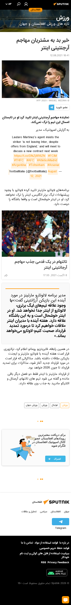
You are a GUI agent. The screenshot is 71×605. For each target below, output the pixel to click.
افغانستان (55, 512)
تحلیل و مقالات (29, 512)
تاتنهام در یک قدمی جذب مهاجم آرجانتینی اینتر (41, 264)
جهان (66, 512)
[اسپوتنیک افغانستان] (62, 5)
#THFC (19, 161)
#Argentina (19, 166)
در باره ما (64, 542)
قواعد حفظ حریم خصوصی (54, 548)
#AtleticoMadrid (47, 161)
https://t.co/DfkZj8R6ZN (29, 156)
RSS (43, 562)
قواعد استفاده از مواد (46, 542)
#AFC (30, 161)
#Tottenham (37, 166)
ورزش (65, 405)
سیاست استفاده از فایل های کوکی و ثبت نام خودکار (44, 555)
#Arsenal (53, 166)
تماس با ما (27, 543)
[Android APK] (56, 573)
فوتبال (55, 405)
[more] (6, 275)
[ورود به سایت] (26, 4)
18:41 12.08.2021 (59, 55)
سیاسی (43, 512)
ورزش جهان (31, 405)
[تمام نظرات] (65, 599)
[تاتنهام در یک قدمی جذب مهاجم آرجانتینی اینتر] (35, 233)
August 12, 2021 (32, 174)
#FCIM (52, 156)
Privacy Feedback (58, 562)
